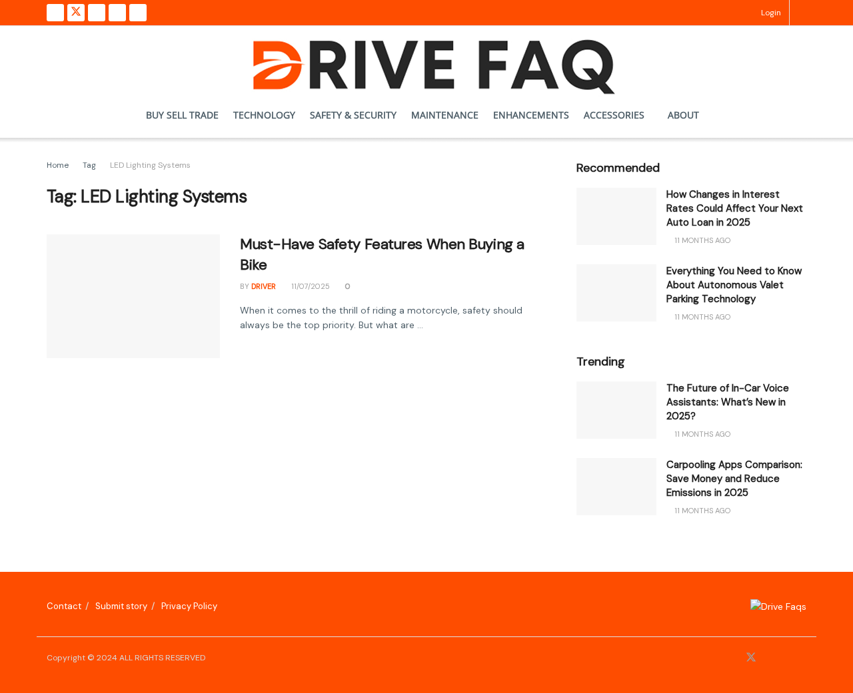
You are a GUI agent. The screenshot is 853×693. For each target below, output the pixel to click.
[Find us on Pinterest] (117, 12)
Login (770, 12)
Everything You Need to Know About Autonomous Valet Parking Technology (734, 285)
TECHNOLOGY (264, 115)
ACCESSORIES (614, 115)
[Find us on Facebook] (55, 12)
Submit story (121, 606)
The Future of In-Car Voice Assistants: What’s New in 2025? (727, 402)
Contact (64, 606)
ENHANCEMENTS (531, 115)
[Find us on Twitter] (76, 12)
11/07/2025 (309, 286)
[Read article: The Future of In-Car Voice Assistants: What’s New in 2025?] (616, 410)
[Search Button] (802, 12)
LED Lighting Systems (150, 165)
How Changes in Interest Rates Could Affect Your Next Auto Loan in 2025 (734, 208)
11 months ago (701, 240)
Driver (263, 286)
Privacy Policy (189, 606)
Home (58, 165)
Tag (89, 165)
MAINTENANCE (444, 115)
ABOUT (683, 115)
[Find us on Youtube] (138, 12)
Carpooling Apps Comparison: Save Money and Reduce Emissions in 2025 (734, 478)
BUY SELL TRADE (182, 115)
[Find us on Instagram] (96, 12)
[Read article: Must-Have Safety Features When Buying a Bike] (133, 296)
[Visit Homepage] (426, 59)
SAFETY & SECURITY (353, 115)
